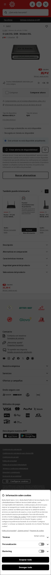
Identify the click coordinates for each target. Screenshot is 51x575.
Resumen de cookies (37, 531)
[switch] (41, 544)
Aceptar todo (25, 559)
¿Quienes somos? (23, 531)
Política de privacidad (9, 531)
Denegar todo (25, 567)
